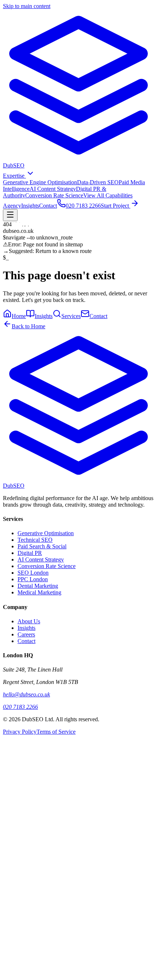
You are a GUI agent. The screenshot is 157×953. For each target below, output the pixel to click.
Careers (26, 634)
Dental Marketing (38, 586)
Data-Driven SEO (98, 182)
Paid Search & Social (42, 546)
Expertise (14, 176)
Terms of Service (56, 732)
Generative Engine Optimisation (40, 182)
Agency (12, 206)
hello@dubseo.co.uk (26, 694)
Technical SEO (35, 540)
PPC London (33, 579)
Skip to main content (26, 6)
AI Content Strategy (53, 189)
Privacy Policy (20, 732)
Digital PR (30, 553)
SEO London (33, 573)
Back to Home (28, 326)
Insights (30, 206)
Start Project (115, 206)
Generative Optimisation (46, 533)
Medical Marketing (39, 592)
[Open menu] (10, 215)
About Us (29, 621)
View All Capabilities (108, 195)
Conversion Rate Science (54, 195)
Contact (48, 206)
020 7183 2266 (20, 707)
